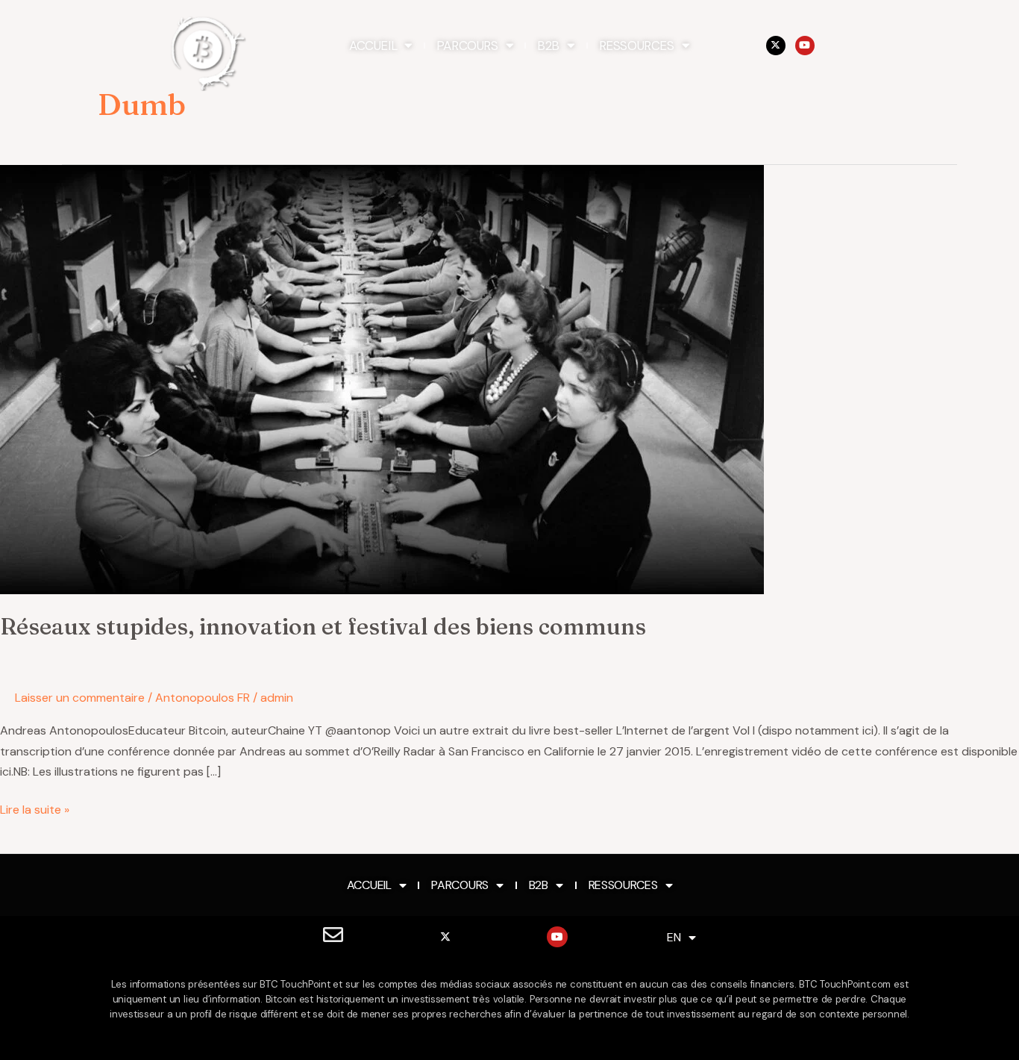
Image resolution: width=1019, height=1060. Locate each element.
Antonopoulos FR (202, 697)
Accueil (373, 45)
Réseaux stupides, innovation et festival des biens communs (323, 626)
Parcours (467, 45)
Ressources (636, 45)
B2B (548, 45)
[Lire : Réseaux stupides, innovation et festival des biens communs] (382, 379)
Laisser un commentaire (80, 697)
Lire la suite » (34, 808)
